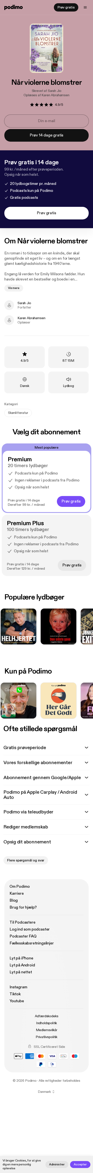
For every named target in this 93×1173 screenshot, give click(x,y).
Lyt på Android (22, 965)
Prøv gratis (66, 7)
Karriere (17, 893)
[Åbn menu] (85, 7)
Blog (14, 900)
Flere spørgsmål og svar (25, 860)
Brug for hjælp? (23, 907)
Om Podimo (20, 886)
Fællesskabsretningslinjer (32, 943)
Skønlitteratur (18, 413)
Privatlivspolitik (46, 1037)
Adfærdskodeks (46, 1016)
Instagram (18, 987)
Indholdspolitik (46, 1023)
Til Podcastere (22, 922)
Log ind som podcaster (30, 929)
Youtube (17, 1001)
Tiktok (15, 994)
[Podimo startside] (13, 7)
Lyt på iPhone (21, 958)
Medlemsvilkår (46, 1030)
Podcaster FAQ (23, 936)
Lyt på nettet (21, 972)
